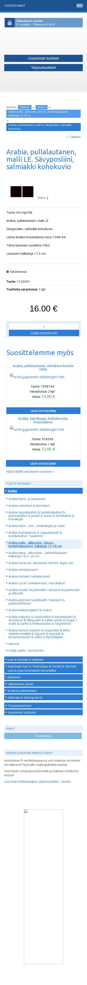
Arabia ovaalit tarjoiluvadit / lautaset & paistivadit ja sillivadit (44, 591)
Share (42, 197)
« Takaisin (74, 137)
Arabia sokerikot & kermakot (29, 505)
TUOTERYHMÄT (15, 5)
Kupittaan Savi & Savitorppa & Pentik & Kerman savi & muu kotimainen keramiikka (42, 668)
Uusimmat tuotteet (22, 712)
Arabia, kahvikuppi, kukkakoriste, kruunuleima (43, 420)
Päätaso (25, 107)
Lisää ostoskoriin (43, 411)
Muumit (13, 644)
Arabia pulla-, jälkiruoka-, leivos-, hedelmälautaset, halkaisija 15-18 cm (38, 113)
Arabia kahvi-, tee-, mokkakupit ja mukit (36, 526)
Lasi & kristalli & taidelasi (26, 659)
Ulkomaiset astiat (20, 684)
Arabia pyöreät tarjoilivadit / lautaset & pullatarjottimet (36, 601)
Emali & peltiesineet (22, 690)
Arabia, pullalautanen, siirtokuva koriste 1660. (43, 367)
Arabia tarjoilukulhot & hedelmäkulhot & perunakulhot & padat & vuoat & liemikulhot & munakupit (41, 515)
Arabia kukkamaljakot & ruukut (30, 610)
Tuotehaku (43, 736)
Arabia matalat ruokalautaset (29, 576)
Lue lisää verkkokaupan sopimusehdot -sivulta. (37, 781)
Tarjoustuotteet (19, 705)
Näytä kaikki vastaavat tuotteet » (30, 471)
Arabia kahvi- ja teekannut (27, 499)
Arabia (42, 107)
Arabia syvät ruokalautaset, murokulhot (36, 583)
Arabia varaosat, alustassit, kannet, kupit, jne (40, 563)
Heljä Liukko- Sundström (26, 650)
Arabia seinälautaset (23, 569)
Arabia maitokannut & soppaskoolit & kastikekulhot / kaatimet (35, 534)
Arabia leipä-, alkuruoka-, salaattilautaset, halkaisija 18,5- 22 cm (38, 554)
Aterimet (14, 677)
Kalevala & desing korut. (25, 697)
